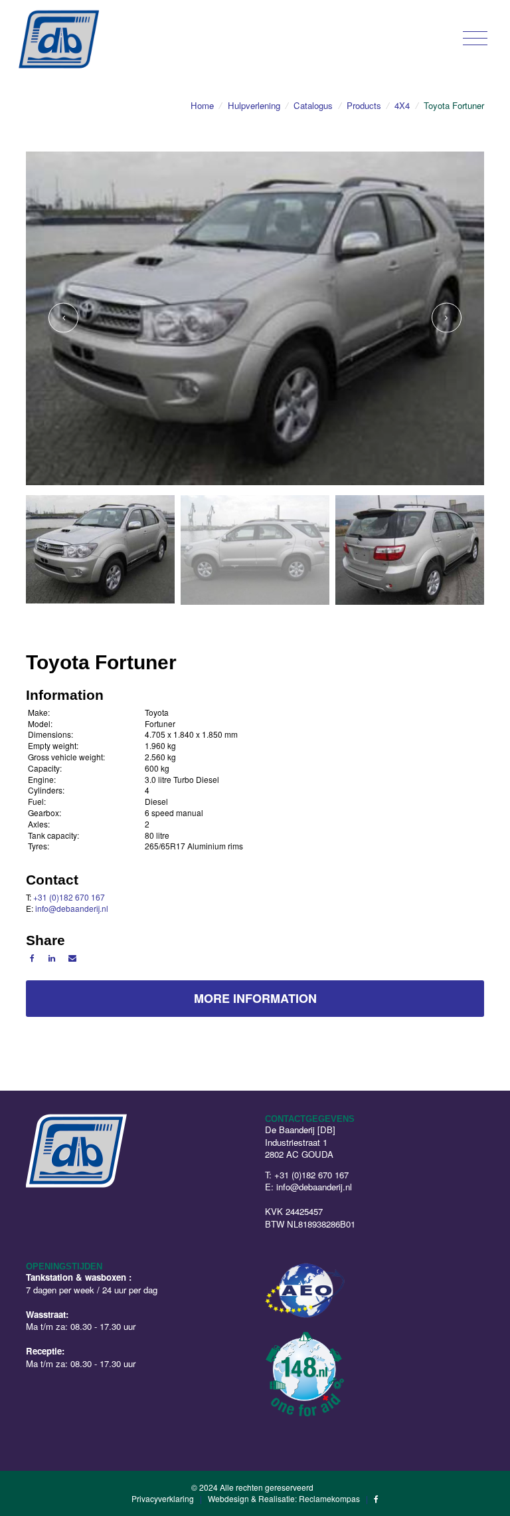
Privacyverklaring (162, 1498)
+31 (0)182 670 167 (69, 897)
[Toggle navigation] (475, 38)
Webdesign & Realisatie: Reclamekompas (284, 1498)
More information (255, 998)
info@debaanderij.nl (71, 908)
